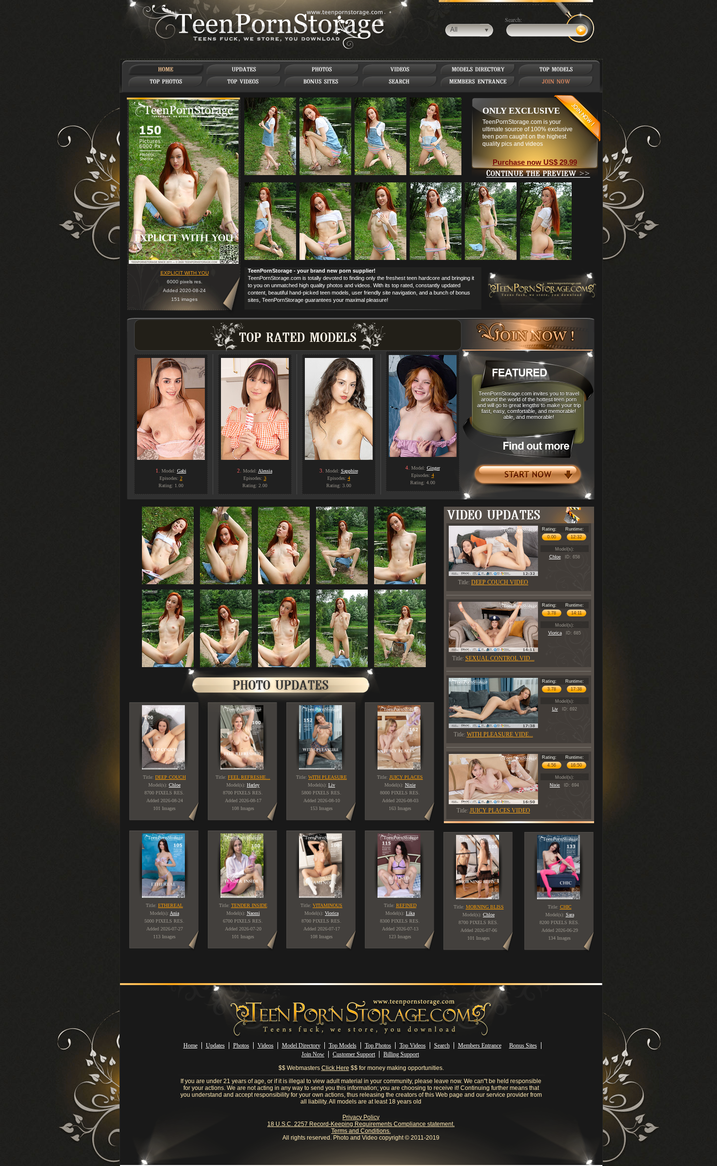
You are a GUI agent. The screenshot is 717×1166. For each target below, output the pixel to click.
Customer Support (354, 1054)
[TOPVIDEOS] (244, 81)
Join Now (312, 1054)
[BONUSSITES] (321, 81)
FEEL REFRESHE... (249, 777)
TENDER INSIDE (249, 905)
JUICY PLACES (406, 777)
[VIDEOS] (400, 69)
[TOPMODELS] (556, 69)
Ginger (433, 468)
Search (442, 1045)
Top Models (343, 1045)
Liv (555, 709)
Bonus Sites (523, 1045)
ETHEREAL (170, 905)
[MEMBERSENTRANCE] (478, 81)
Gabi (181, 471)
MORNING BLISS (485, 906)
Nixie (555, 785)
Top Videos (412, 1045)
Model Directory (301, 1045)
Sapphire (349, 471)
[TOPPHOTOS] (166, 81)
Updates (215, 1045)
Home (190, 1045)
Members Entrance (479, 1045)
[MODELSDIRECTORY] (478, 69)
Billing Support (401, 1054)
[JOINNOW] (556, 81)
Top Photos (378, 1045)
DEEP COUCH (170, 777)
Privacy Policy (360, 1117)
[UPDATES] (244, 69)
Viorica (555, 633)
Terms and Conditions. (361, 1130)
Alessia (265, 471)
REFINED (406, 905)
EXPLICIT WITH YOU (184, 273)
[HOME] (166, 69)
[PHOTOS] (322, 69)
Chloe (555, 556)
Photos (241, 1045)
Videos (266, 1045)
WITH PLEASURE (327, 777)
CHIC (566, 906)
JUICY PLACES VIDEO (500, 810)
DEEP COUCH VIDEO (499, 582)
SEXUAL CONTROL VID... (500, 658)
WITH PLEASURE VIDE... (500, 734)
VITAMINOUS (327, 905)
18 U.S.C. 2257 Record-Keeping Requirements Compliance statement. (361, 1124)
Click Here (335, 1068)
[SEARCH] (400, 81)
